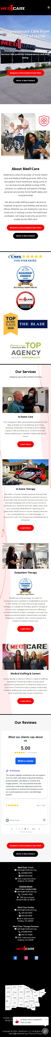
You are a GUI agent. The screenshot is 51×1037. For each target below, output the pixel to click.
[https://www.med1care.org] (13, 8)
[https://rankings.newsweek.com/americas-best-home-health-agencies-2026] (25, 300)
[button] (49, 8)
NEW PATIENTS (12, 1020)
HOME (6, 1018)
